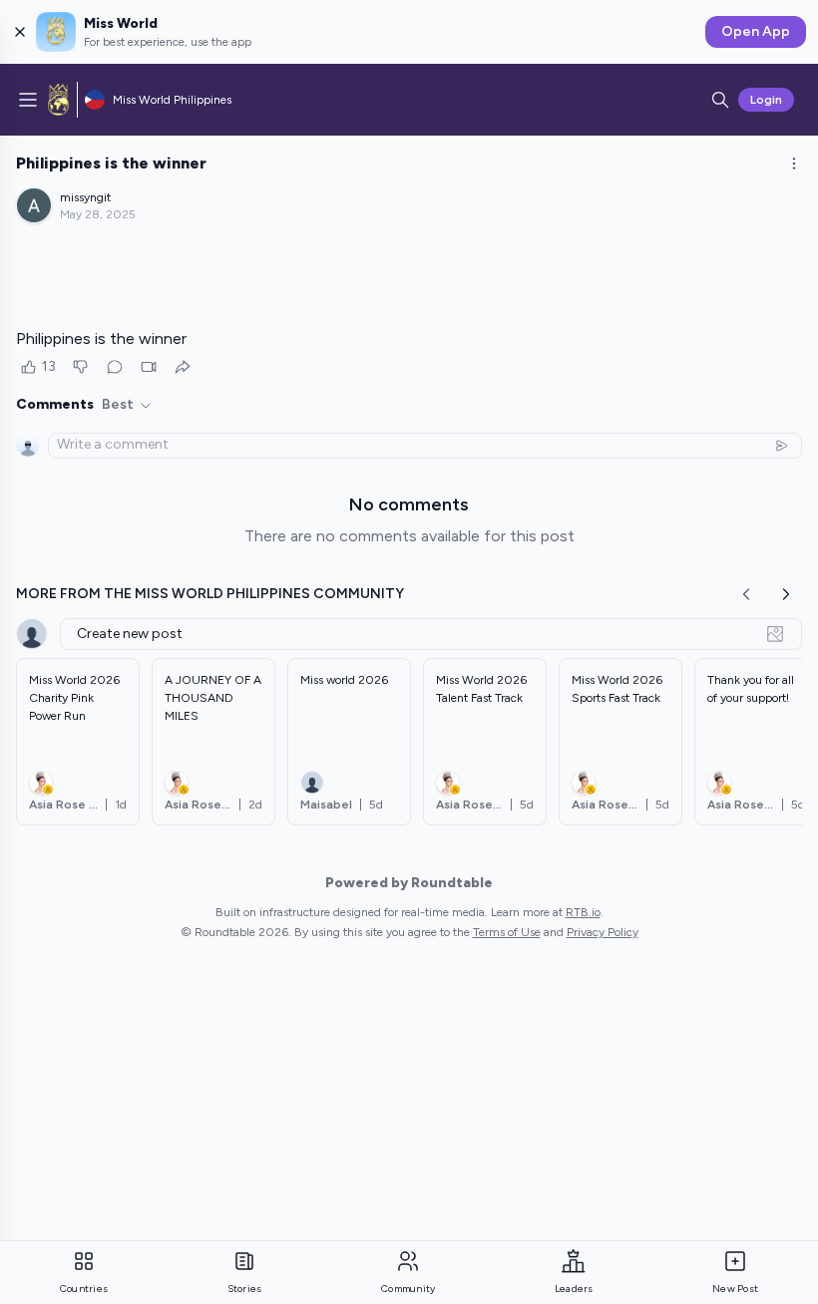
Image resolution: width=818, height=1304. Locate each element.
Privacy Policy (602, 932)
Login (766, 100)
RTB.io (583, 912)
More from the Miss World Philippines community (210, 593)
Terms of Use (507, 932)
